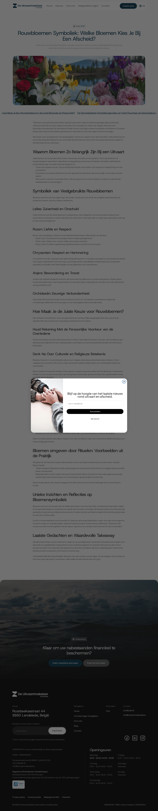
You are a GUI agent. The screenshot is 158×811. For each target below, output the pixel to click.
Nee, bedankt (95, 419)
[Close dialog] (124, 381)
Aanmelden (95, 411)
